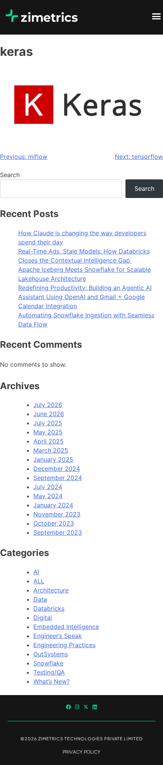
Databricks (48, 608)
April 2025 (48, 441)
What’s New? (51, 681)
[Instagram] (77, 707)
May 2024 (48, 496)
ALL (38, 581)
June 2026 (48, 414)
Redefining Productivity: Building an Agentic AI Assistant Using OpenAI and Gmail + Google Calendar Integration (85, 297)
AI (36, 572)
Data (40, 599)
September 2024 (57, 477)
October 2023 (53, 523)
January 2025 (53, 459)
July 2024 (47, 487)
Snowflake (48, 663)
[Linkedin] (94, 707)
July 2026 (47, 405)
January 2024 (53, 505)
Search (10, 175)
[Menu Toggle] (156, 16)
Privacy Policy (81, 752)
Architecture (51, 590)
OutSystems (50, 654)
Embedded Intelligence (66, 626)
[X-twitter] (85, 707)
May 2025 (48, 432)
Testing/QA (49, 672)
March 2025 (50, 450)
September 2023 (57, 532)
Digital (42, 617)
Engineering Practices (64, 645)
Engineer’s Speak (57, 636)
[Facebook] (68, 707)
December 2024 (56, 468)
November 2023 (56, 514)
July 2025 (47, 423)
